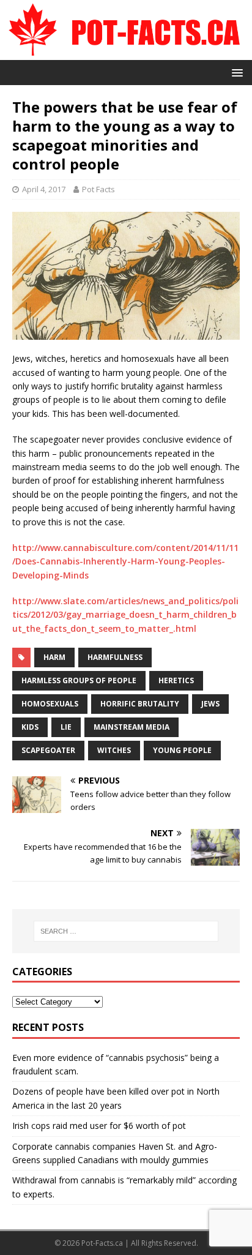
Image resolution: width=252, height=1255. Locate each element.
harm (54, 657)
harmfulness (115, 657)
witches (114, 750)
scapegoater (48, 750)
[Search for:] (126, 931)
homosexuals (49, 704)
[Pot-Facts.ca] (126, 52)
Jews (210, 704)
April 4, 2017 (43, 189)
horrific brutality (139, 704)
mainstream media (131, 727)
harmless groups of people (78, 680)
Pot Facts (98, 189)
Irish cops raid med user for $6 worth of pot (99, 1125)
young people (182, 750)
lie (66, 727)
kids (30, 727)
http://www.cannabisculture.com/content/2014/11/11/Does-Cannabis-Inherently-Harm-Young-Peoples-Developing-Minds (125, 561)
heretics (176, 680)
